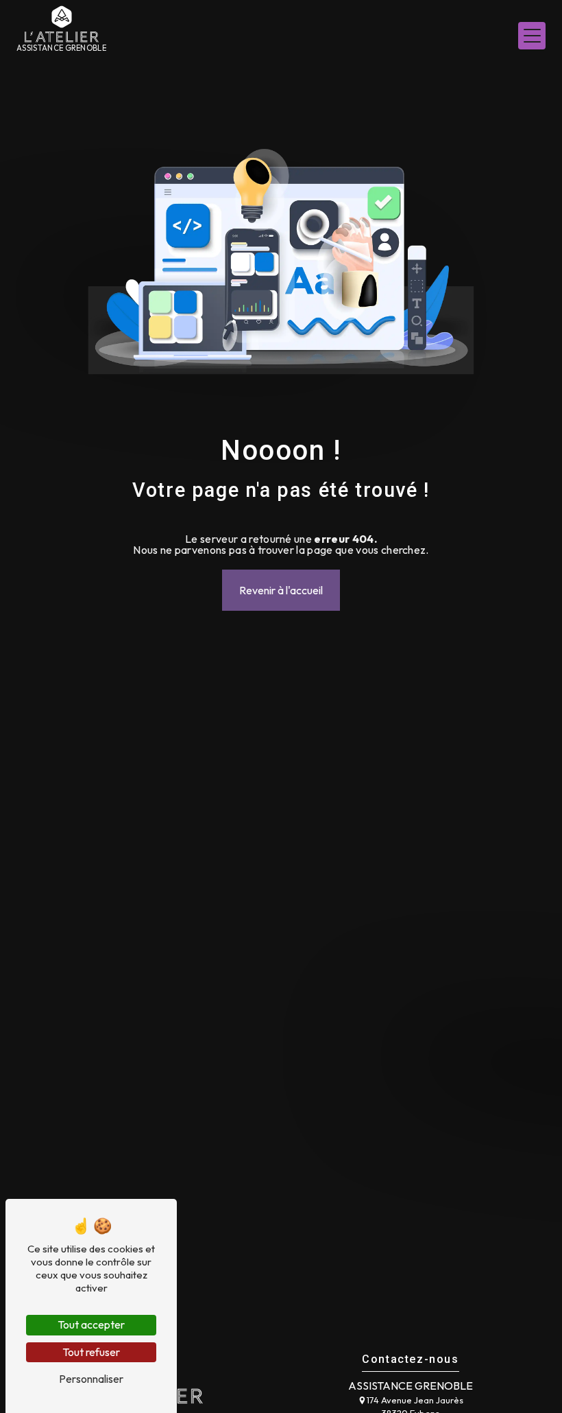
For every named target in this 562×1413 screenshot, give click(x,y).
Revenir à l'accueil (281, 590)
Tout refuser (91, 1352)
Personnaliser (91, 1379)
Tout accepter (91, 1324)
